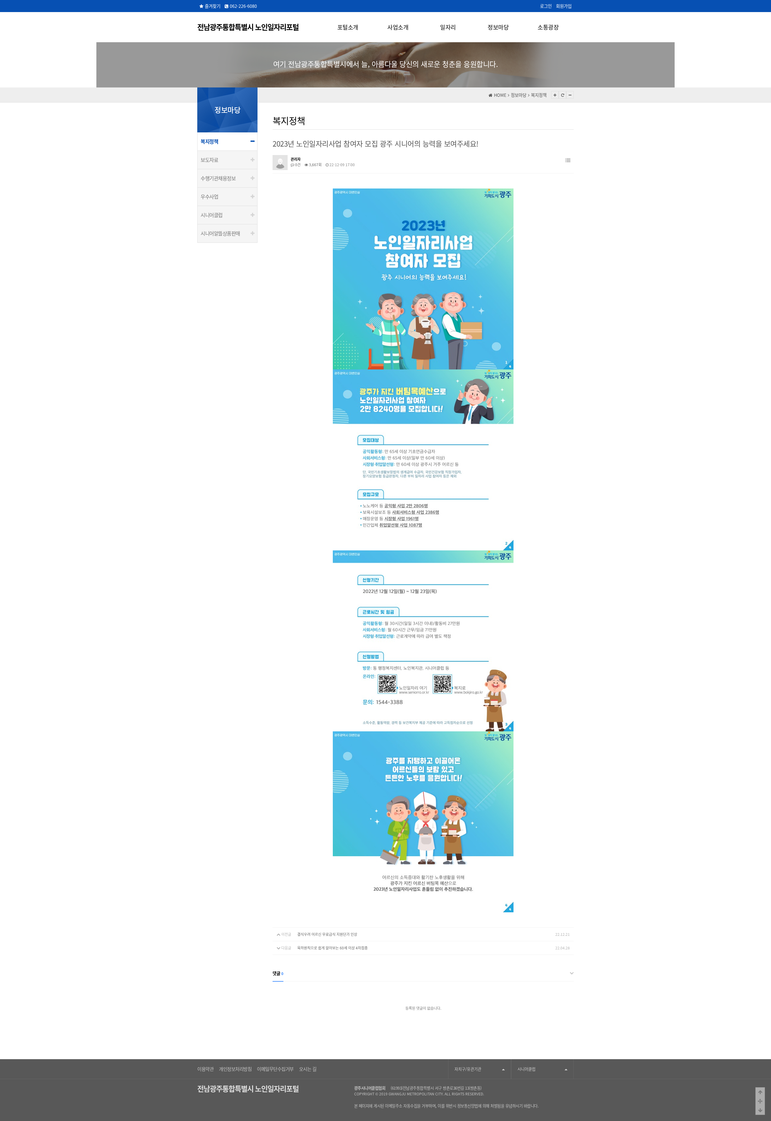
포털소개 (347, 27)
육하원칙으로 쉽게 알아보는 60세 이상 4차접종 (332, 948)
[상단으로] (760, 1092)
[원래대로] (562, 95)
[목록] (567, 160)
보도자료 (209, 159)
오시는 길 (308, 1069)
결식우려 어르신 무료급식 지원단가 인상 (327, 934)
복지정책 (209, 141)
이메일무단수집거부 (275, 1069)
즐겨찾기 (212, 6)
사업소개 (397, 27)
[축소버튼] (570, 95)
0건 (297, 164)
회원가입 (564, 6)
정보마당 (498, 27)
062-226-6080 (243, 6)
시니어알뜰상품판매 (220, 233)
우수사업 (209, 196)
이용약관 (205, 1069)
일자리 (448, 27)
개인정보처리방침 (235, 1069)
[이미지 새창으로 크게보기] (423, 191)
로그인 (546, 6)
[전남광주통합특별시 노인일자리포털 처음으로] (248, 26)
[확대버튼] (555, 95)
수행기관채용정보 (218, 178)
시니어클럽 (212, 215)
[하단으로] (760, 1110)
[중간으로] (760, 1101)
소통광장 (548, 27)
